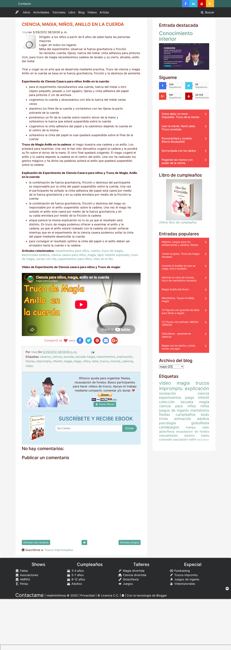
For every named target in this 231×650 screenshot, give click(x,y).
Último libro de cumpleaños (178, 222)
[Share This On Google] (114, 340)
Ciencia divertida (134, 575)
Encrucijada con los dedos (179, 150)
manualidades (168, 435)
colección (167, 402)
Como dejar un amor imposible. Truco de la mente (180, 115)
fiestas (30, 361)
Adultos (76, 583)
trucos (104, 361)
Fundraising (181, 570)
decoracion (203, 439)
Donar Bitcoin (106, 404)
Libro (71, 12)
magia (68, 361)
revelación (167, 393)
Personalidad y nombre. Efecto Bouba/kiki (177, 140)
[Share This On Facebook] (80, 340)
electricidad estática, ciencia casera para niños (54, 255)
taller (95, 361)
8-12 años (78, 579)
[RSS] (210, 3)
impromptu (43, 361)
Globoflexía (130, 579)
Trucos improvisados (58, 550)
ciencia (57, 356)
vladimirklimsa (56, 595)
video (29, 366)
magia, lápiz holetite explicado (108, 255)
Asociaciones (28, 575)
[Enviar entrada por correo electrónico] (92, 352)
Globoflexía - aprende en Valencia (176, 335)
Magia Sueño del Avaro (175, 289)
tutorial (115, 361)
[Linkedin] (193, 3)
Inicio (26, 12)
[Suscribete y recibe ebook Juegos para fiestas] (37, 428)
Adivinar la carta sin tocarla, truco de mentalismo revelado (179, 279)
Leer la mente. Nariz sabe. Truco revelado (179, 127)
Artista (104, 12)
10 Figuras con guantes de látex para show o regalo (181, 311)
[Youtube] (202, 3)
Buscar (209, 12)
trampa (191, 427)
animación (182, 418)
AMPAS (24, 579)
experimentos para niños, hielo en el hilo (85, 259)
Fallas (23, 570)
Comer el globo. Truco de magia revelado (180, 255)
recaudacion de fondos (192, 431)
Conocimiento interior (176, 36)
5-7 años (77, 575)
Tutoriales (59, 12)
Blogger (161, 595)
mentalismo (199, 410)
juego (189, 397)
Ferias (23, 583)
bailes (205, 435)
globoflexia (200, 423)
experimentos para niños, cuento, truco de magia (89, 251)
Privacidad (87, 595)
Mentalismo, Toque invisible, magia (178, 299)
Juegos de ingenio (186, 579)
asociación (180, 439)
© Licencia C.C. (108, 595)
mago (77, 361)
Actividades (42, 13)
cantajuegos (169, 427)
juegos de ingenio (174, 410)
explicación (124, 356)
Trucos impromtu (185, 575)
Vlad (25, 32)
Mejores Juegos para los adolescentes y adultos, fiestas (180, 243)
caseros (45, 356)
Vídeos (92, 12)
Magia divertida (133, 570)
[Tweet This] (89, 340)
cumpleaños (185, 414)
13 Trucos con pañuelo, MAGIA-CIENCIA (180, 323)
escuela (69, 356)
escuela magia (85, 356)
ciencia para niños (177, 406)
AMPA (192, 439)
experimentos (106, 356)
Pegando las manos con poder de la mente (177, 161)
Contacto (24, 3)
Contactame (29, 595)
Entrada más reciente (36, 542)
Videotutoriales (184, 583)
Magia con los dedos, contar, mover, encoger (179, 347)
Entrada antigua (129, 542)
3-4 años (77, 570)
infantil (57, 361)
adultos (203, 418)
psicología (167, 423)
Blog (81, 12)
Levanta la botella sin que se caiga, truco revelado (178, 267)
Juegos (127, 583)
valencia (127, 361)
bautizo (189, 435)
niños (86, 361)
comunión (165, 439)
